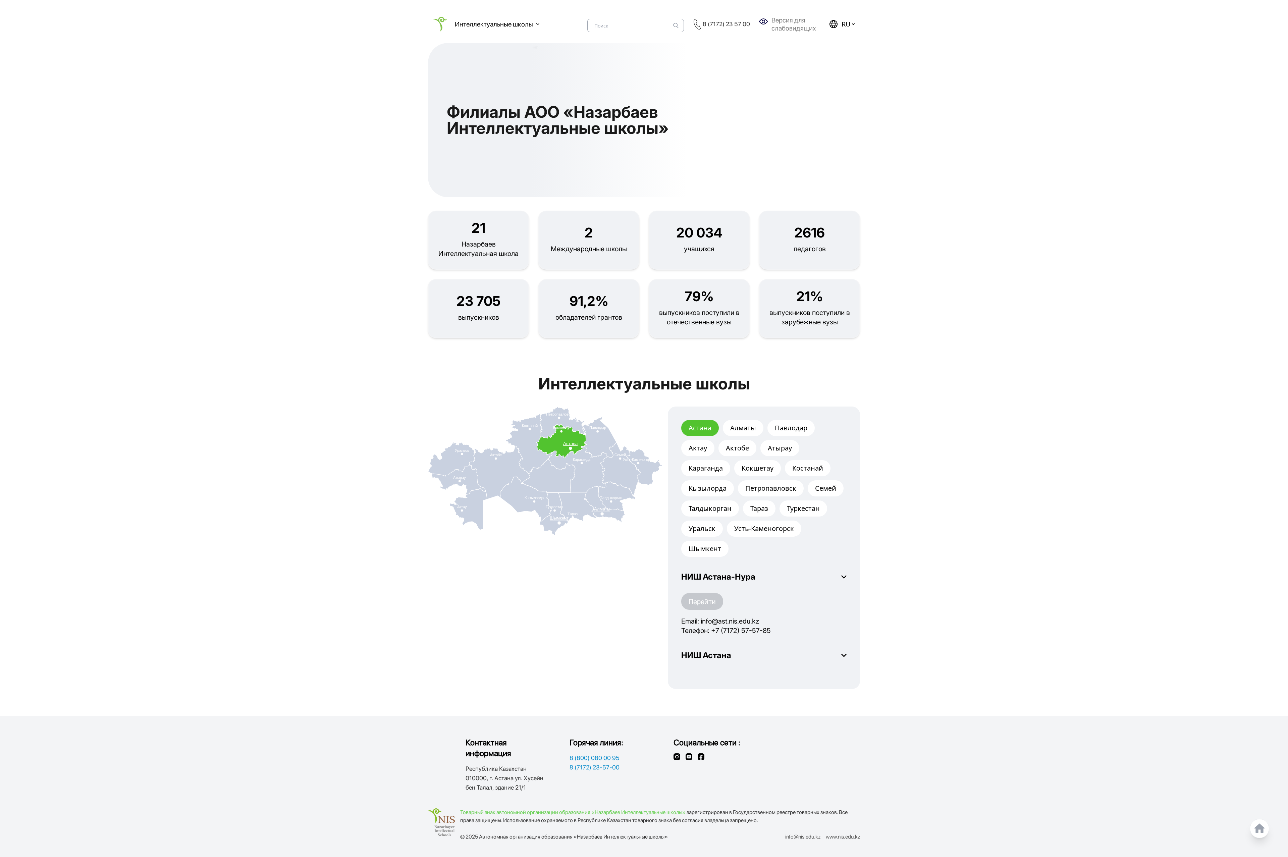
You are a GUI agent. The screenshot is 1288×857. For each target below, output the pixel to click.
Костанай (807, 468)
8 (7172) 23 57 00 (726, 24)
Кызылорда (708, 488)
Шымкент (705, 548)
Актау (698, 447)
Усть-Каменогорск (764, 528)
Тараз (759, 508)
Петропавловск (770, 488)
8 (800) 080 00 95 (595, 757)
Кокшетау (757, 468)
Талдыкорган (710, 508)
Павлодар (791, 427)
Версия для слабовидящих (793, 24)
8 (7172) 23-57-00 (595, 767)
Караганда (706, 468)
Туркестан (803, 508)
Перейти (702, 601)
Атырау (780, 447)
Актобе (737, 447)
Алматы (743, 427)
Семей (825, 488)
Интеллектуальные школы (494, 24)
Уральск (702, 528)
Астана (700, 427)
